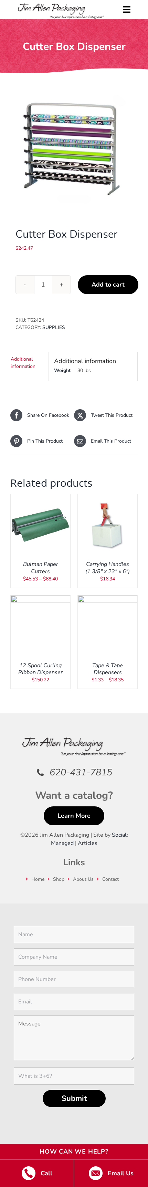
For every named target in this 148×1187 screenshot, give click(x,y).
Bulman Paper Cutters (40, 567)
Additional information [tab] (23, 363)
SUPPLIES (53, 327)
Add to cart (108, 284)
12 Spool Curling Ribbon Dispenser (40, 669)
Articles (87, 843)
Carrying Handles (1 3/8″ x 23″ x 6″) (107, 567)
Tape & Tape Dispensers (107, 669)
